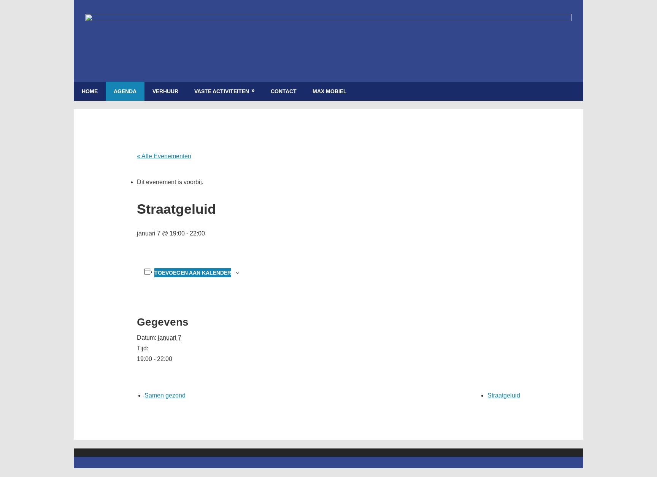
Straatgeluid (503, 395)
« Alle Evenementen (164, 156)
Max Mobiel (330, 91)
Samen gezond (165, 395)
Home (90, 91)
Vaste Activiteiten (221, 91)
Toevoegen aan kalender (192, 273)
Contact (284, 91)
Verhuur (165, 91)
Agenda (125, 91)
